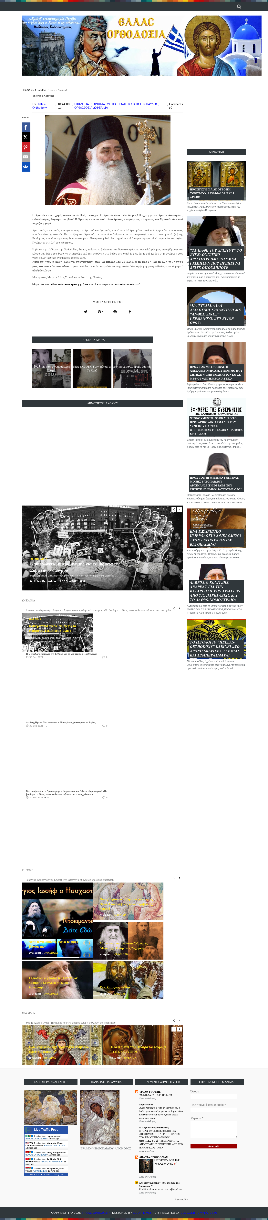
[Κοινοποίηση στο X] (86, 311)
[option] (102, 548)
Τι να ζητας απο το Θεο (115, 987)
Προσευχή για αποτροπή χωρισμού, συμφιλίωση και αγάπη (212, 193)
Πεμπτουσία (146, 1104)
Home (26, 89)
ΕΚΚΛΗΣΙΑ (81, 104)
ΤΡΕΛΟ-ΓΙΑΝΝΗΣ (150, 1091)
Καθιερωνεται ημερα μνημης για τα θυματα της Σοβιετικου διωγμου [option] (63, 610)
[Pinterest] (25, 147)
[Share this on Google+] (100, 311)
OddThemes (142, 1212)
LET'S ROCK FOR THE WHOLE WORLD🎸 (167, 1162)
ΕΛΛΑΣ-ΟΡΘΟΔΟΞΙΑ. (97, 1212)
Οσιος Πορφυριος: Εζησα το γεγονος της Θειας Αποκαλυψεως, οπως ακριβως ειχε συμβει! (127, 903)
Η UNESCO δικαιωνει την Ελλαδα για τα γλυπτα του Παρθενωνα (61, 653)
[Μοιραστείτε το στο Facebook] (130, 311)
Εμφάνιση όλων (181, 1199)
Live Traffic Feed (46, 1129)
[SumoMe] (25, 167)
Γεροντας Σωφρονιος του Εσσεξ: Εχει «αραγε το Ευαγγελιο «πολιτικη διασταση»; (53, 982)
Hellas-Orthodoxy (39, 105)
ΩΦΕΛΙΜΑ (39, 89)
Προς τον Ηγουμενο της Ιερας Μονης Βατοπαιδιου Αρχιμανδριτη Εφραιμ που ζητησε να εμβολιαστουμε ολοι (216, 483)
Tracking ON (57, 1174)
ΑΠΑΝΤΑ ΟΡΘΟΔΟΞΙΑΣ (153, 1157)
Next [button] (179, 509)
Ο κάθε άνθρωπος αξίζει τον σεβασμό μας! (161, 1189)
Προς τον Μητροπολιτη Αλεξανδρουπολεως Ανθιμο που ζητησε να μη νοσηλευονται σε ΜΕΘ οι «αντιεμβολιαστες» (216, 372)
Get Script (34, 1174)
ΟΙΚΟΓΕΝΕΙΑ (40, 1171)
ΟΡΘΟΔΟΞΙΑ (83, 107)
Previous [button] (173, 509)
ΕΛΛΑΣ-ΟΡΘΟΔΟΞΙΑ (36, 1138)
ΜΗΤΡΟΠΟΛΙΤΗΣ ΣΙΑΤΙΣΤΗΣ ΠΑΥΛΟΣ (132, 104)
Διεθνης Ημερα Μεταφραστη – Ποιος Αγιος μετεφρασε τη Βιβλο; (61, 722)
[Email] (25, 157)
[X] (25, 137)
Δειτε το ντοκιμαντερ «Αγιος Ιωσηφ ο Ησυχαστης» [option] (54, 879)
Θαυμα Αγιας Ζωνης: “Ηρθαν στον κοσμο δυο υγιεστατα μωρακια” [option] (62, 1022)
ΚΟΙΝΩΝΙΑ (98, 104)
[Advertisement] (216, 114)
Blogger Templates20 (199, 1212)
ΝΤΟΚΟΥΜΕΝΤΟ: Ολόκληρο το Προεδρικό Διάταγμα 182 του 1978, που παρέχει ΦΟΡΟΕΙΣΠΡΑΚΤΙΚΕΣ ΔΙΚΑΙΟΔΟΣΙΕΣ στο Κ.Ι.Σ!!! (216, 426)
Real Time (45, 1174)
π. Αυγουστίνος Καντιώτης (153, 1127)
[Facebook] (25, 127)
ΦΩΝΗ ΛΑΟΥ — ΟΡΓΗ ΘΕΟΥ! (155, 1094)
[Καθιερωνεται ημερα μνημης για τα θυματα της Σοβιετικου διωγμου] (31, 559)
